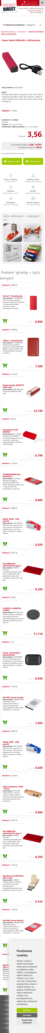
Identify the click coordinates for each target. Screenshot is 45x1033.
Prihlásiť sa (33, 4)
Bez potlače (13, 162)
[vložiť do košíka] (5, 321)
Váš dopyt (8, 1000)
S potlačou (34, 162)
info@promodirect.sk (35, 10)
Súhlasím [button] (27, 1010)
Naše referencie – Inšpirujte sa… (21, 218)
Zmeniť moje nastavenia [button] (27, 1021)
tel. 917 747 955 (35, 13)
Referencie (8, 1023)
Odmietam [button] (27, 1015)
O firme (7, 1014)
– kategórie (20, 25)
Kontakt (7, 1028)
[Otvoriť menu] (42, 3)
